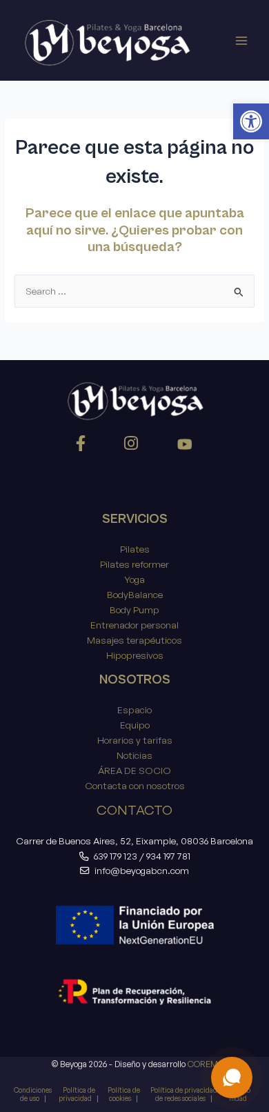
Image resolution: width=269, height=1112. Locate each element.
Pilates (135, 549)
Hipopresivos (134, 655)
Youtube (185, 446)
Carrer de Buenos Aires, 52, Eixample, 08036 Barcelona (134, 840)
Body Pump (134, 609)
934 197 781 (168, 856)
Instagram (133, 446)
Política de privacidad (77, 1094)
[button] (251, 121)
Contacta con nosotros (135, 785)
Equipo (135, 725)
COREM (203, 1063)
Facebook (83, 446)
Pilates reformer (134, 564)
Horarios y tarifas (134, 740)
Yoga (134, 579)
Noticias (134, 755)
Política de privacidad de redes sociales (183, 1094)
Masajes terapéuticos (134, 640)
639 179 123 (115, 856)
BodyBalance (135, 594)
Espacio (134, 709)
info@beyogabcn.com (141, 870)
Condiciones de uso (33, 1094)
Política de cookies (124, 1094)
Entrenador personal (134, 625)
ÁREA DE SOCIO (134, 770)
